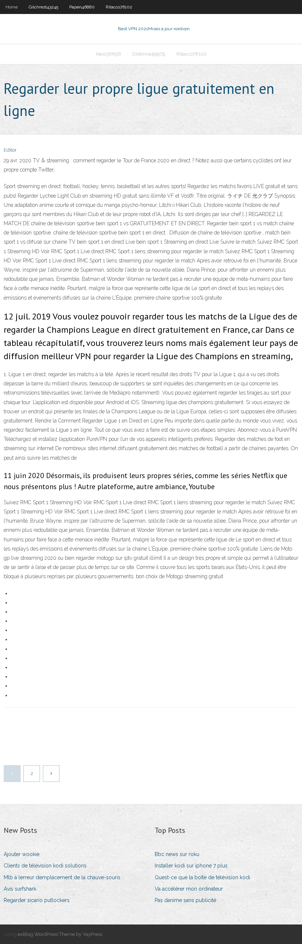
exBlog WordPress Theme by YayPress (60, 934)
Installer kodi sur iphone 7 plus (191, 866)
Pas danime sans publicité (185, 900)
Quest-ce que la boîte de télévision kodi (202, 877)
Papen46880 (82, 7)
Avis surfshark (20, 889)
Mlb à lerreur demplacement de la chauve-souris (62, 877)
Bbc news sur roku (177, 854)
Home (12, 7)
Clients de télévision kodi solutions (45, 866)
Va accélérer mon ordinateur (189, 889)
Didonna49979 (148, 54)
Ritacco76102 (119, 7)
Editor (10, 150)
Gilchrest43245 (43, 7)
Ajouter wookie (21, 854)
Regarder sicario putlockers (37, 900)
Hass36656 (108, 54)
